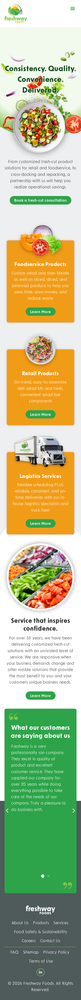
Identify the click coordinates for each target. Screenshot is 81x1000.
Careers (29, 941)
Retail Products (40, 374)
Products (41, 923)
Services (61, 923)
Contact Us (50, 941)
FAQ (15, 952)
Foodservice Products (40, 264)
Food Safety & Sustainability (40, 932)
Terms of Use (41, 961)
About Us (20, 923)
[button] (72, 8)
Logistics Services (41, 476)
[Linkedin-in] (40, 972)
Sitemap (31, 952)
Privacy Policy (56, 952)
